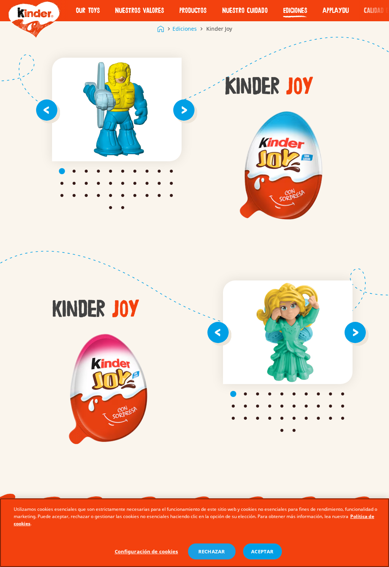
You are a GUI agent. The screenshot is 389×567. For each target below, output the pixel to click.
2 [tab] (74, 171)
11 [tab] (61, 183)
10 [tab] (171, 171)
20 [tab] (171, 183)
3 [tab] (86, 171)
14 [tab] (98, 183)
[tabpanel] (117, 110)
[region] (194, 532)
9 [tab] (159, 171)
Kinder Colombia (160, 28)
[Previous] (48, 109)
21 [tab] (61, 195)
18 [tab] (147, 183)
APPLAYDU (336, 10)
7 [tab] (134, 171)
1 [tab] (62, 171)
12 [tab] (74, 183)
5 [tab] (110, 171)
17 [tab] (134, 183)
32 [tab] (122, 207)
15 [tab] (110, 183)
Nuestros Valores (139, 10)
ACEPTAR (262, 551)
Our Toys (88, 10)
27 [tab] (134, 195)
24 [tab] (98, 195)
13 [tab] (86, 183)
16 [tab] (122, 183)
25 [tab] (110, 195)
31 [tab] (110, 207)
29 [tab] (159, 195)
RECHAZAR (211, 551)
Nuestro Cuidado (245, 10)
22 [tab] (74, 195)
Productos (193, 10)
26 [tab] (122, 195)
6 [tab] (122, 171)
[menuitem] (88, 10)
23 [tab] (86, 195)
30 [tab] (171, 195)
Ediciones (295, 10)
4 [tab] (98, 171)
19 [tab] (159, 183)
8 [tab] (147, 171)
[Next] (185, 109)
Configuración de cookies (146, 551)
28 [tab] (147, 195)
